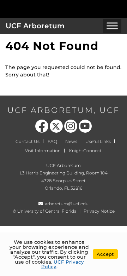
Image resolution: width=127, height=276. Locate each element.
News (71, 141)
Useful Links (98, 141)
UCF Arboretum (35, 26)
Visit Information (43, 150)
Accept (105, 254)
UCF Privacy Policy (62, 264)
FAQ (52, 141)
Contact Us (28, 141)
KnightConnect (85, 150)
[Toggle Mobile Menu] (120, 8)
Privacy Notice (99, 211)
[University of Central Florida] (53, 8)
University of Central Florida (47, 211)
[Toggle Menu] (112, 25)
